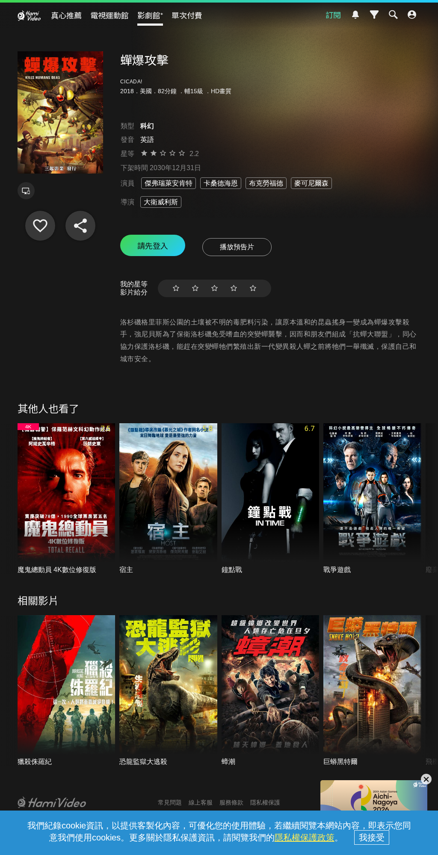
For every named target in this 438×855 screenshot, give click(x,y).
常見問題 (170, 802)
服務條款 (231, 802)
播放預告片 (237, 247)
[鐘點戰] (271, 499)
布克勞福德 (266, 183)
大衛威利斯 (161, 202)
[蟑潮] (271, 691)
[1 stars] (176, 288)
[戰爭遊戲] (372, 499)
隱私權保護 (265, 802)
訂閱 (333, 14)
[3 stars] (214, 288)
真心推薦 (66, 15)
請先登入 (152, 245)
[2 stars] (195, 288)
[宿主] (168, 499)
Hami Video (29, 15)
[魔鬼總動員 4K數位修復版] (66, 499)
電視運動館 (109, 15)
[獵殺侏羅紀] (66, 691)
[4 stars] (233, 288)
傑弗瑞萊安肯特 (168, 183)
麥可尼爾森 (311, 183)
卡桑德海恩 (221, 183)
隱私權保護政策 (304, 837)
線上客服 (201, 802)
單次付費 (187, 15)
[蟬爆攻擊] (40, 226)
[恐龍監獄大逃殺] (168, 691)
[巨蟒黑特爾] (372, 691)
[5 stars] (253, 288)
